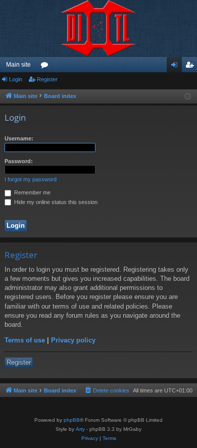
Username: (19, 138)
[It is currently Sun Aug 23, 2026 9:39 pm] (187, 97)
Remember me (32, 192)
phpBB (72, 420)
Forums (46, 66)
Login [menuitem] (176, 66)
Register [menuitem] (191, 66)
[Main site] (98, 28)
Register (47, 79)
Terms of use (25, 340)
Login (15, 79)
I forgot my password (31, 179)
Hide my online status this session (55, 202)
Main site (18, 64)
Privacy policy (73, 340)
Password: (19, 161)
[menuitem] (106, 390)
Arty (80, 429)
